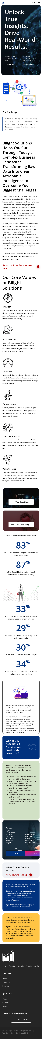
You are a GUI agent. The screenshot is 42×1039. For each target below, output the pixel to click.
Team (4, 999)
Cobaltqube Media (22, 1033)
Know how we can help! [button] (17, 874)
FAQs (4, 1006)
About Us (6, 982)
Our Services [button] (9, 64)
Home (4, 978)
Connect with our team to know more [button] (17, 267)
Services (5, 986)
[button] (36, 2)
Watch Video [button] (28, 64)
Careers (5, 1002)
